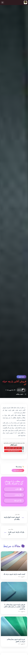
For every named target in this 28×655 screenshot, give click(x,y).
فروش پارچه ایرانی (18, 470)
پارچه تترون (21, 376)
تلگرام (17, 489)
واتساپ (17, 495)
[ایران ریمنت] (25, 2)
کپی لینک (16, 500)
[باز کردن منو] (2, 2)
